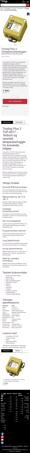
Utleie (17, 419)
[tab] (7, 122)
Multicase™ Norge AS (15, 451)
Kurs (11, 409)
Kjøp (15, 101)
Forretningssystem (7, 449)
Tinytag (14, 8)
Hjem (1, 8)
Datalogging (7, 8)
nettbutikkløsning (18, 449)
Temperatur (20, 8)
